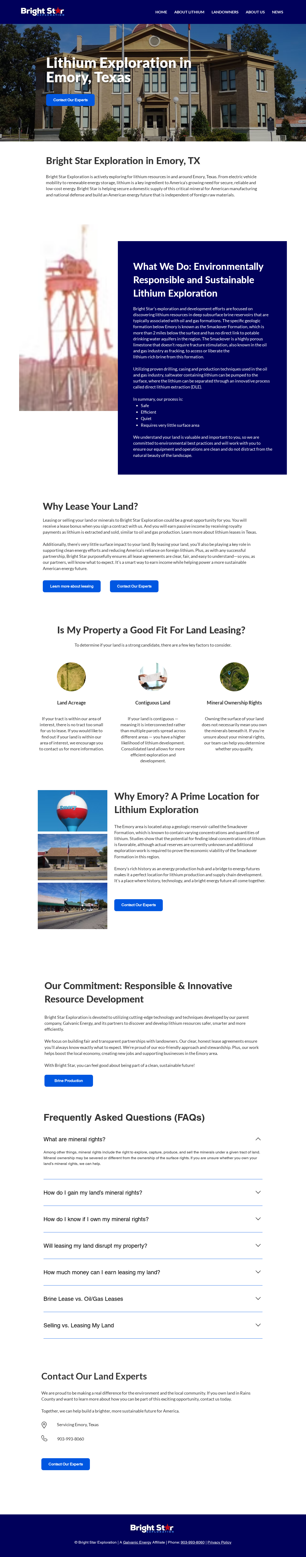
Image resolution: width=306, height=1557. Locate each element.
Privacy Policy (219, 1542)
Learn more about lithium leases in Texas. (219, 532)
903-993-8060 (70, 1438)
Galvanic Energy (137, 1542)
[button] (189, 12)
